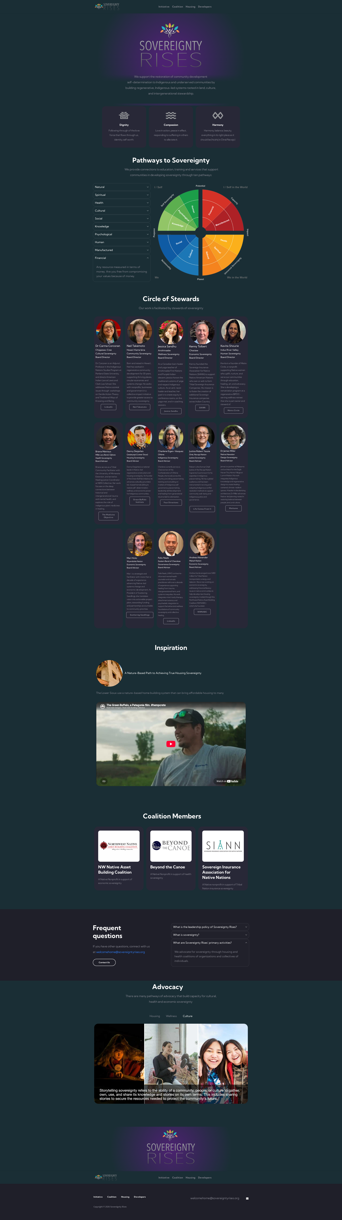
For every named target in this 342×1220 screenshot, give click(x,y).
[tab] (155, 1016)
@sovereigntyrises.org (224, 1198)
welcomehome (200, 1198)
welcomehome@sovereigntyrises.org (120, 952)
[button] (122, 187)
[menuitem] (164, 6)
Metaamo (241, 466)
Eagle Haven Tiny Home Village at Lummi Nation (232, 472)
